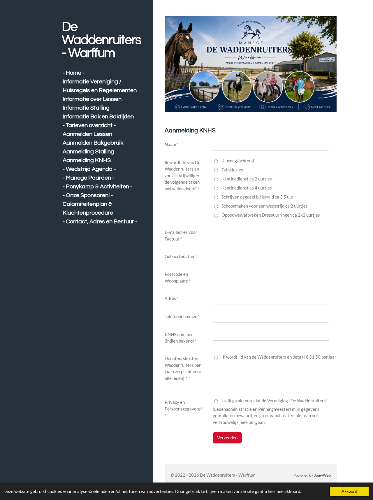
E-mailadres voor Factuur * (181, 235)
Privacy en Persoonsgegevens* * (184, 408)
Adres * (172, 298)
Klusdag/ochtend (237, 160)
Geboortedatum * (181, 256)
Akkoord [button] (349, 491)
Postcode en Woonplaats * (178, 277)
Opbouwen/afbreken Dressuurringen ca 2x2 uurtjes (270, 214)
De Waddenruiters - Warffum (101, 40)
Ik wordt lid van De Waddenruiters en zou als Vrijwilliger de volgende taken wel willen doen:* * (182, 175)
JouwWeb (322, 475)
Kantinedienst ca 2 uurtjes (246, 178)
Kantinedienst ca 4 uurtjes (246, 187)
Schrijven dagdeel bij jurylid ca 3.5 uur (257, 196)
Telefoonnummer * (182, 316)
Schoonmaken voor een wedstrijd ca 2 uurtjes (264, 205)
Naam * (172, 144)
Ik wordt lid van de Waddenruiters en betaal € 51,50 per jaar (278, 356)
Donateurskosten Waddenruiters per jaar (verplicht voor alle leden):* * (183, 368)
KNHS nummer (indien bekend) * (181, 338)
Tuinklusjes (232, 169)
